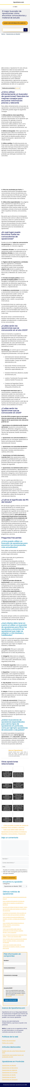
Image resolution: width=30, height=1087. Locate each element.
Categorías (6, 883)
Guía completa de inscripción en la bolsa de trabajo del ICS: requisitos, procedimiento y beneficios (13, 903)
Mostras (17, 88)
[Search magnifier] (26, 29)
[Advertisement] (15, 52)
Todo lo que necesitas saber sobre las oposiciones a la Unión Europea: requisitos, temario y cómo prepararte (13, 930)
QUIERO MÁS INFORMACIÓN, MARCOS (14, 23)
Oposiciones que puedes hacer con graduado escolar (13, 1056)
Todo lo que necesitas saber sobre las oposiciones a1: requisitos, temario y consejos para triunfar (14, 946)
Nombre (6, 960)
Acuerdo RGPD (8, 988)
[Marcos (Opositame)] (5, 755)
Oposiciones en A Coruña (9, 1072)
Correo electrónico (10, 968)
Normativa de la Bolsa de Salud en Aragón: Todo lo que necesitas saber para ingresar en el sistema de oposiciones (15, 908)
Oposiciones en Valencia (9, 1070)
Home (3, 34)
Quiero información (11, 1000)
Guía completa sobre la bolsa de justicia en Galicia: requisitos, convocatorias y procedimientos (13, 924)
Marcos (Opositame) (16, 750)
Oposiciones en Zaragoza (10, 1079)
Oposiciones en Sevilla (9, 1075)
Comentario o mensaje (10, 975)
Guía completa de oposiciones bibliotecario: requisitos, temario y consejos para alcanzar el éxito (14, 919)
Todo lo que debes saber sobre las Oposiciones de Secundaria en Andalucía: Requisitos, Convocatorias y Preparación (14, 832)
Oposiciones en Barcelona (10, 1068)
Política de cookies (7, 1043)
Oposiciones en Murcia (9, 1077)
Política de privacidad (8, 1040)
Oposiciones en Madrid (13, 34)
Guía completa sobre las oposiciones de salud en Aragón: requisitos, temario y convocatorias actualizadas (15, 940)
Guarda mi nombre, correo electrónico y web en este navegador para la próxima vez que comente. (15, 871)
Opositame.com (18, 2)
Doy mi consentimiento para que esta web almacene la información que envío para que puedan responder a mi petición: (16, 993)
